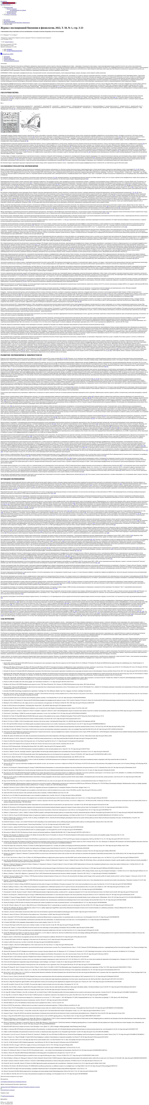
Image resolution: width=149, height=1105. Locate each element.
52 (27, 263)
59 (23, 281)
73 (103, 324)
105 (86, 447)
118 (68, 511)
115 (74, 502)
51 (22, 259)
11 (58, 86)
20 (143, 143)
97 (53, 423)
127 (80, 550)
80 (117, 349)
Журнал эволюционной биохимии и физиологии (17, 22)
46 (12, 109)
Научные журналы (5, 4)
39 (33, 225)
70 (26, 309)
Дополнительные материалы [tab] (11, 60)
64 (19, 294)
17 (81, 97)
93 (103, 415)
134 (69, 581)
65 (105, 294)
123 (93, 539)
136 (56, 588)
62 (107, 289)
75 (26, 334)
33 (132, 187)
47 (39, 255)
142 (76, 611)
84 (110, 350)
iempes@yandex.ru (9, 41)
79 (63, 349)
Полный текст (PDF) (7, 54)
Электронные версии (9, 21)
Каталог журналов (12, 9)
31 (56, 184)
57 (26, 269)
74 (65, 331)
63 (120, 292)
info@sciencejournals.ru (8, 1096)
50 (135, 258)
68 (80, 301)
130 (98, 562)
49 (14, 109)
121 (94, 523)
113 (52, 493)
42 (67, 239)
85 (66, 358)
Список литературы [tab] (9, 59)
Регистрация (11, 3)
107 (147, 450)
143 (143, 611)
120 (138, 520)
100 (31, 436)
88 (88, 397)
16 (12, 97)
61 (25, 281)
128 (66, 556)
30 (55, 177)
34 (1, 190)
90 (90, 397)
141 (10, 611)
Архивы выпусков (12, 11)
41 (42, 233)
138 (18, 601)
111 (121, 483)
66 (132, 296)
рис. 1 (115, 97)
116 (8, 504)
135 (60, 584)
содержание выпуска (20, 1081)
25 (17, 158)
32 (58, 184)
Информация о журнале (17, 1087)
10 (10, 100)
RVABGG (9, 49)
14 (61, 86)
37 (15, 199)
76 (28, 334)
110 (86, 474)
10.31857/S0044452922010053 (14, 50)
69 (78, 305)
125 (112, 549)
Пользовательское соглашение (8, 1090)
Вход (5, 3)
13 (59, 86)
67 (75, 300)
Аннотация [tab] (7, 56)
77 (83, 334)
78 (45, 346)
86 (105, 366)
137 (137, 591)
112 (16, 489)
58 (22, 274)
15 (10, 97)
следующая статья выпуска (8, 1081)
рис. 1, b (37, 244)
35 (137, 192)
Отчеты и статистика (10, 14)
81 (24, 350)
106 (144, 445)
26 (63, 160)
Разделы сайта (9, 7)
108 (1, 451)
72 (73, 320)
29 (138, 169)
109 (29, 455)
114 (54, 493)
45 (9, 246)
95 (54, 417)
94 (104, 415)
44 (7, 246)
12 (137, 85)
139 (65, 603)
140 (68, 603)
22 (144, 156)
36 (13, 199)
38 (104, 211)
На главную (4, 1)
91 (84, 399)
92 (5, 400)
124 (51, 541)
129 (68, 556)
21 (27, 150)
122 (41, 531)
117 (53, 511)
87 (107, 366)
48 (26, 257)
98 (54, 423)
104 (142, 445)
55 (29, 263)
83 (11, 406)
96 (56, 417)
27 (136, 169)
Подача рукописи (11, 13)
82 (108, 350)
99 (110, 426)
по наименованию (15, 10)
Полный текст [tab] (7, 58)
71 (32, 315)
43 (69, 240)
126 (78, 550)
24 (146, 188)
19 (27, 141)
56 (14, 267)
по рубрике (23, 10)
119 (71, 511)
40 (126, 227)
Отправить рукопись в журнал (32, 1087)
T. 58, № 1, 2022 (8, 24)
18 (33, 136)
